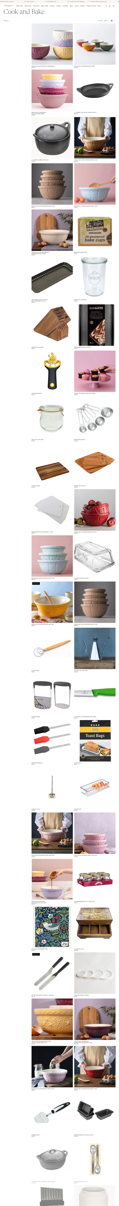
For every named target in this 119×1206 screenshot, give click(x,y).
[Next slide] (70, 44)
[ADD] (70, 62)
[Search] (106, 6)
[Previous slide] (34, 44)
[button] (106, 21)
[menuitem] (99, 6)
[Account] (110, 6)
